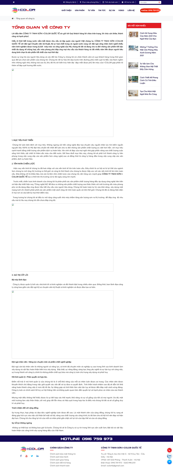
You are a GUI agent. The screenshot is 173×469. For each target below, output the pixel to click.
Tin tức (102, 10)
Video (121, 10)
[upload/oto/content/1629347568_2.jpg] (133, 48)
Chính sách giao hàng (59, 460)
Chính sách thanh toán (60, 465)
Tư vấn (91, 10)
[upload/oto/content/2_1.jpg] (133, 34)
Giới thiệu (66, 10)
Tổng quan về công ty (25, 18)
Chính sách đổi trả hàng (60, 462)
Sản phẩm (79, 10)
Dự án (112, 10)
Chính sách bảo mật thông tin (63, 454)
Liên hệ (131, 10)
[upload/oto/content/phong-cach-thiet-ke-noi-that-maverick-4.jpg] (133, 79)
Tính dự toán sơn (111, 2)
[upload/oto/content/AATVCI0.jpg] (133, 65)
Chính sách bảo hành (59, 457)
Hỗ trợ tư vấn (129, 2)
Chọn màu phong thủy (90, 2)
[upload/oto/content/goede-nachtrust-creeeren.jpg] (133, 93)
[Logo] (23, 10)
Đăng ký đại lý (71, 2)
